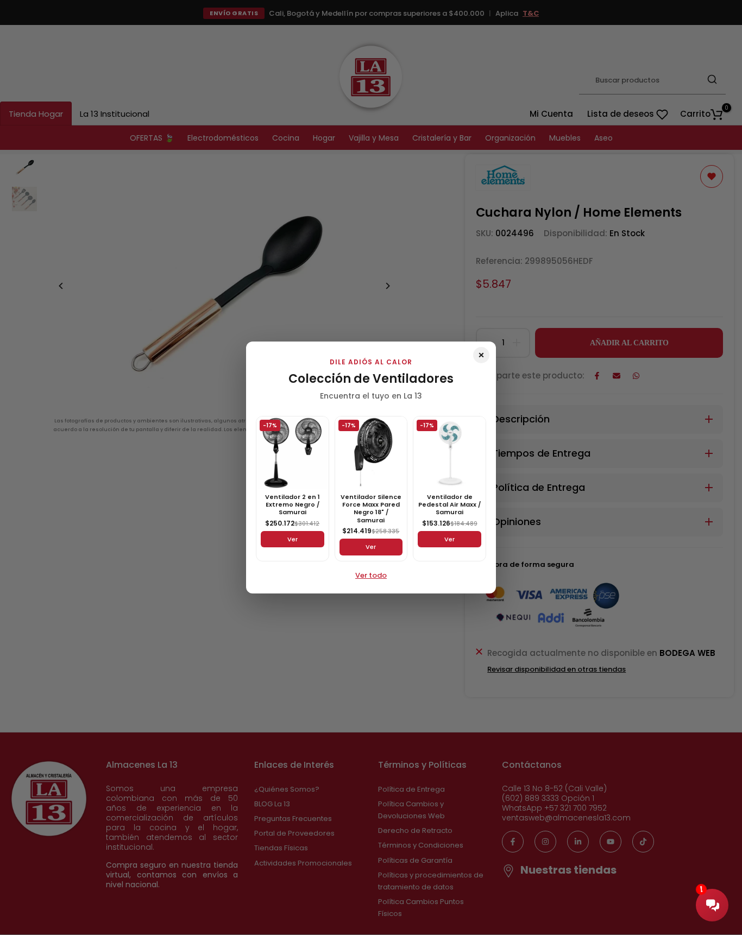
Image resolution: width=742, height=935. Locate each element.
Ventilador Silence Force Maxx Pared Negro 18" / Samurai (371, 508)
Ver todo (371, 575)
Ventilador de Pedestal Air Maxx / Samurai (449, 504)
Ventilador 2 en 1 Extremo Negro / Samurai (292, 504)
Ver (292, 539)
